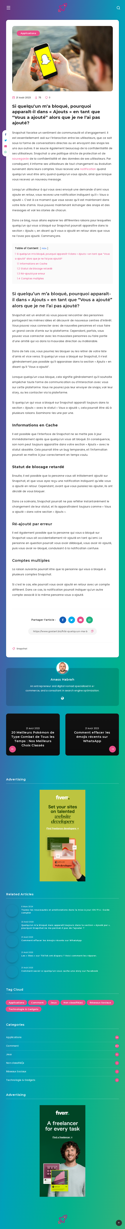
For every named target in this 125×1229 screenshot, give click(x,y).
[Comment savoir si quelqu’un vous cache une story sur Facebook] (12, 972)
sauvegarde (20, 159)
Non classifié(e (15, 1063)
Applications (28, 33)
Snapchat (22, 648)
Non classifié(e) (73, 1002)
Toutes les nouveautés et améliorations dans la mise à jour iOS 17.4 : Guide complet (65, 911)
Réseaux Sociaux (100, 1002)
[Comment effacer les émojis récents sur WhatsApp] (12, 941)
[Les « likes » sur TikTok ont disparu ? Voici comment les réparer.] (12, 956)
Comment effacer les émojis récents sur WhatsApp (51, 940)
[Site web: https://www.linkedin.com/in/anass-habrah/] (62, 698)
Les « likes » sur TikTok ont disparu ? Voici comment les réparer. (59, 955)
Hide (44, 248)
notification (88, 169)
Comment (37, 1002)
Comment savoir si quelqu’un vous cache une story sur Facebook (59, 971)
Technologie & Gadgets (23, 1009)
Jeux (54, 1002)
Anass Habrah (62, 679)
